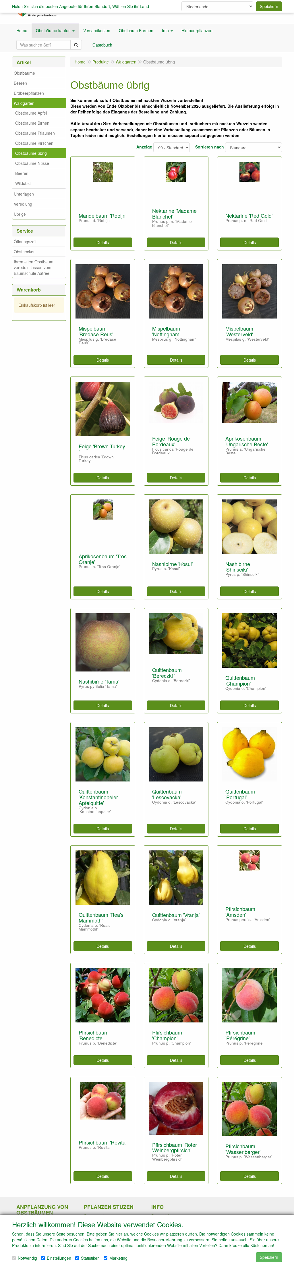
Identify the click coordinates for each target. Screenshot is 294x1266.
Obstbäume (24, 73)
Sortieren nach (209, 147)
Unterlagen (24, 194)
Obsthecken (25, 251)
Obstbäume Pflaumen (35, 133)
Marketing (118, 1258)
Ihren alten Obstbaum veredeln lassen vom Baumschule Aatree (33, 267)
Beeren (20, 83)
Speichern (269, 6)
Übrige (20, 214)
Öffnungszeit (25, 241)
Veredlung (23, 204)
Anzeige (144, 147)
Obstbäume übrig (31, 153)
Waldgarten (24, 103)
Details (102, 242)
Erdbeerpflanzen (29, 93)
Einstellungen (59, 1258)
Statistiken (90, 1258)
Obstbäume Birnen (32, 123)
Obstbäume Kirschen (34, 143)
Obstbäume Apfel (31, 113)
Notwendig (27, 1258)
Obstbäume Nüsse (32, 163)
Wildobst (23, 183)
